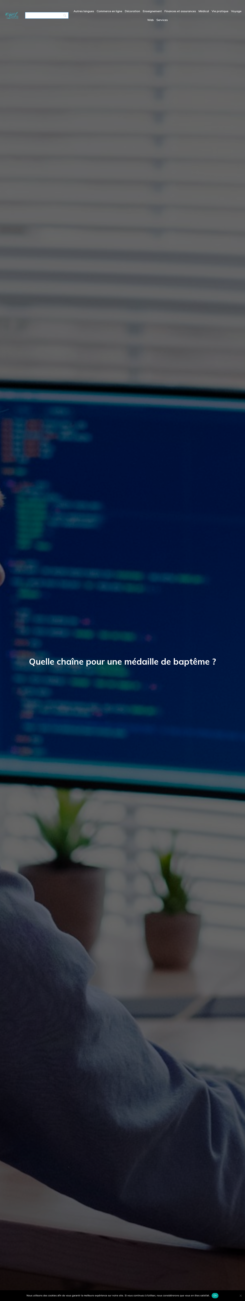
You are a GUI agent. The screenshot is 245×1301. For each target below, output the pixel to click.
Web (150, 20)
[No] (240, 1295)
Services (162, 20)
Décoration (132, 11)
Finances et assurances (180, 11)
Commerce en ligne (109, 11)
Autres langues (84, 11)
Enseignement (152, 11)
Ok (215, 1295)
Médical (204, 11)
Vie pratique (220, 11)
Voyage (236, 11)
